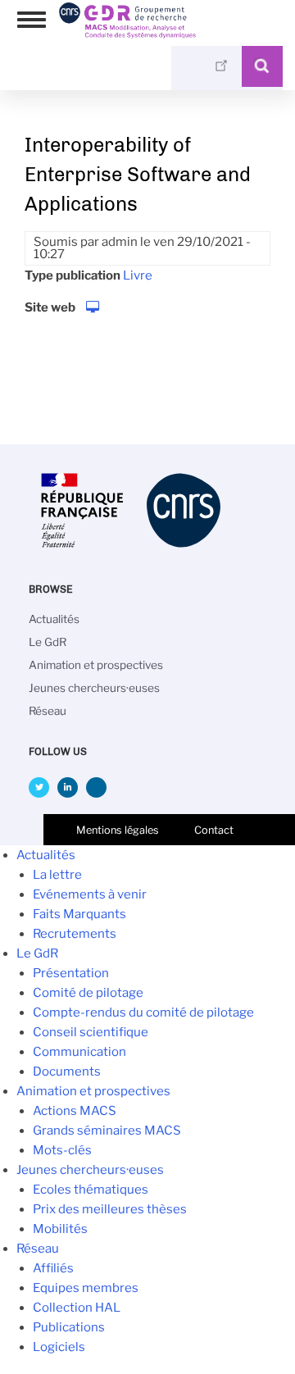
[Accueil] (127, 33)
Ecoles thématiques (90, 1189)
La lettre (57, 874)
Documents (67, 1071)
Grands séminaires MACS (107, 1130)
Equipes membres (85, 1288)
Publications (69, 1327)
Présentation (71, 973)
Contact (214, 830)
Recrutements (74, 933)
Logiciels (59, 1347)
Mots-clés (62, 1150)
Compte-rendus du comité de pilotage (143, 1012)
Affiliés (53, 1268)
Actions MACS (74, 1110)
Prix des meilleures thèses (110, 1209)
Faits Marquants (79, 914)
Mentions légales (117, 830)
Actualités (54, 619)
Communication (79, 1051)
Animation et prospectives (96, 664)
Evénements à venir (90, 894)
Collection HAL (76, 1307)
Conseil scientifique (90, 1032)
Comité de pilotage (88, 992)
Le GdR (47, 641)
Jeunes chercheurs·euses (94, 687)
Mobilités (60, 1229)
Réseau (47, 710)
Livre (137, 275)
